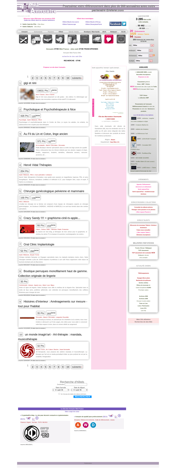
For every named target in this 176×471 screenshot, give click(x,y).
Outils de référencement (102, 420)
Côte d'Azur (33, 24)
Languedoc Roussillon (62, 317)
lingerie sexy (38, 285)
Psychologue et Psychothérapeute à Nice (50, 109)
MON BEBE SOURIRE (142, 158)
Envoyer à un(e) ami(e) (143, 301)
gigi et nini (30, 83)
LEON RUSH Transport (149, 139)
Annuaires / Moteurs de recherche (84, 420)
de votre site (143, 106)
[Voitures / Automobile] (97, 46)
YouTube (34, 422)
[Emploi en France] (48, 46)
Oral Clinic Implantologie (39, 244)
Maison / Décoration (51, 145)
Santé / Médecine (32, 120)
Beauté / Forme (34, 255)
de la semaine (143, 257)
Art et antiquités (40, 145)
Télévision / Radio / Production (59, 229)
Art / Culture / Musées (52, 349)
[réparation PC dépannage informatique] (35, 46)
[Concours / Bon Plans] (84, 46)
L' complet (143, 72)
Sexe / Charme (40, 94)
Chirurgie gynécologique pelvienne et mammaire (54, 191)
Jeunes (112, 420)
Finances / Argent (25, 422)
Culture (38, 229)
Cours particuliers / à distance (43, 175)
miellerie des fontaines (142, 129)
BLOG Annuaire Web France (145, 89)
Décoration (62, 145)
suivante (77, 78)
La (143, 97)
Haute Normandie (65, 349)
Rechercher (82, 397)
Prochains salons (143, 290)
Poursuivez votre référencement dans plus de (109, 8)
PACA (40, 120)
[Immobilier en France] (72, 46)
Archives (143, 194)
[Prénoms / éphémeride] (60, 46)
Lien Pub (143, 310)
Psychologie (22, 120)
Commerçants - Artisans (26, 285)
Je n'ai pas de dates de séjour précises (73, 394)
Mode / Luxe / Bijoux (48, 285)
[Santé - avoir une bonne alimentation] (23, 46)
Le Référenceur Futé (142, 133)
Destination (61, 384)
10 (67, 78)
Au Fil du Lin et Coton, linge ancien (46, 133)
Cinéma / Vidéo (45, 229)
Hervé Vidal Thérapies (38, 165)
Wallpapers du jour (143, 255)
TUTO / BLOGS (42, 422)
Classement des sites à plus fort (145, 86)
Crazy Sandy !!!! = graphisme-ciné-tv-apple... (52, 218)
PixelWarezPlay (146, 153)
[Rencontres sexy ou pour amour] (109, 46)
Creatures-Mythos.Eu (142, 125)
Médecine (26, 201)
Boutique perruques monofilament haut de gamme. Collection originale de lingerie (53, 273)
